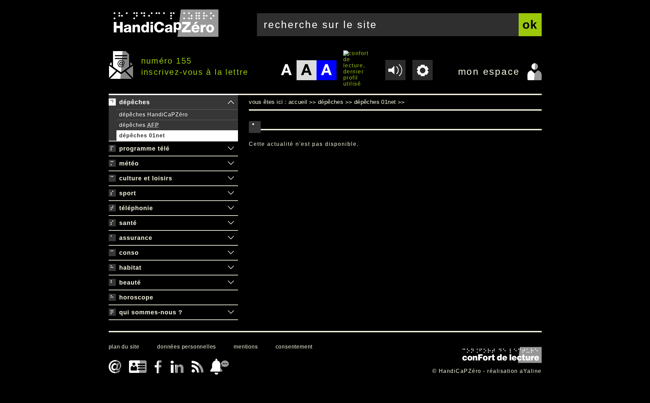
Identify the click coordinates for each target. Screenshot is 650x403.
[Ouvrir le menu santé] (231, 223)
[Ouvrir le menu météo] (231, 163)
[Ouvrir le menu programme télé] (231, 148)
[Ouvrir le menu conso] (231, 253)
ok (530, 24)
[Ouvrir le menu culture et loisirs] (231, 178)
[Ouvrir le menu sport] (231, 193)
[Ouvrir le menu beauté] (231, 282)
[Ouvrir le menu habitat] (231, 268)
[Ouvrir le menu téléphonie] (231, 208)
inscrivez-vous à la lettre (194, 71)
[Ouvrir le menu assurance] (231, 238)
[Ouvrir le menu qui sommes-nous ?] (231, 312)
